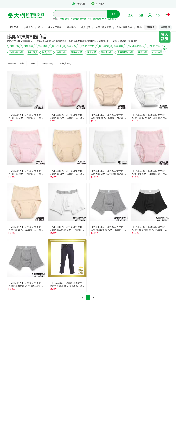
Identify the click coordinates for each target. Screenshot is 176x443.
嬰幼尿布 (28, 27)
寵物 (139, 27)
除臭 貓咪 (47, 52)
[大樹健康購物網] (26, 15)
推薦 (22, 63)
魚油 (89, 19)
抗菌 (62, 19)
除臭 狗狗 (61, 52)
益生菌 (83, 19)
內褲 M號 (14, 45)
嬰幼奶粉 (14, 27)
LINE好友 (99, 3)
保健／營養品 (54, 27)
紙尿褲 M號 (76, 52)
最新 (33, 63)
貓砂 (104, 19)
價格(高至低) (65, 63)
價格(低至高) (47, 63)
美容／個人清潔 (103, 27)
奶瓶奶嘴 (112, 19)
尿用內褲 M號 (87, 45)
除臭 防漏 (71, 45)
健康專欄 (165, 27)
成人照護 (85, 27)
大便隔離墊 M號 (125, 52)
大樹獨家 (75, 19)
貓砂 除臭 (32, 52)
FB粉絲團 (80, 3)
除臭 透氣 (118, 45)
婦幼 (40, 27)
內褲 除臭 (28, 45)
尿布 (67, 19)
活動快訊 (150, 27)
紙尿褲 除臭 (154, 45)
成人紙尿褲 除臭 (136, 45)
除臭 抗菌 (42, 45)
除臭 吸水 (57, 45)
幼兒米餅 (97, 19)
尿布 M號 (91, 52)
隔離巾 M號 (106, 52)
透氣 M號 (142, 52)
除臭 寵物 (104, 45)
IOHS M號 (157, 52)
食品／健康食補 (124, 27)
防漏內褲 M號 (16, 52)
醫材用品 (71, 27)
